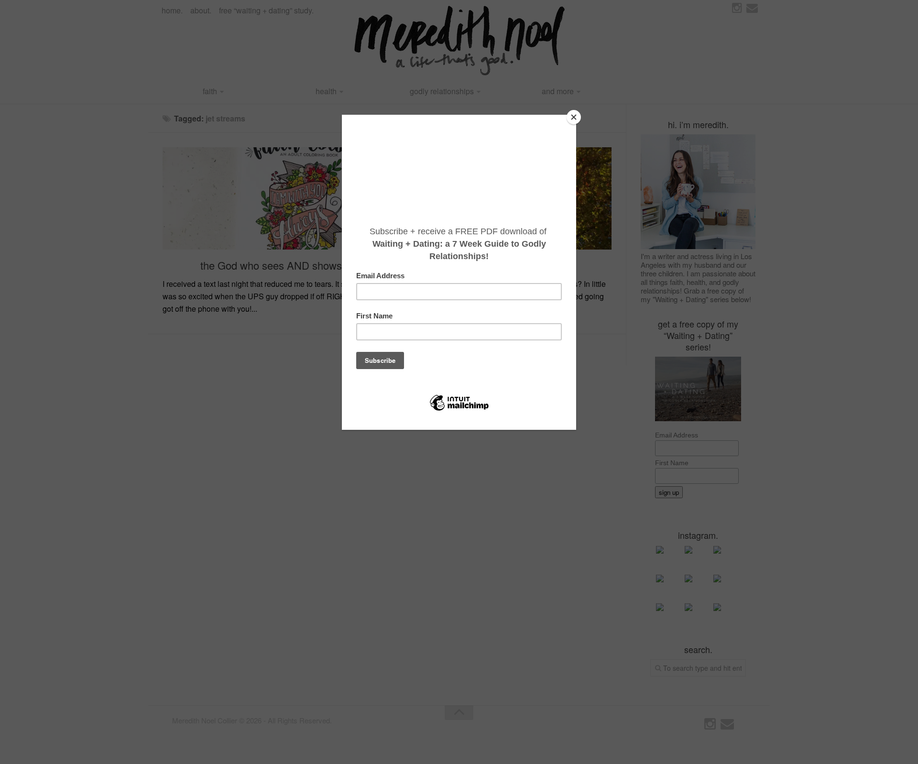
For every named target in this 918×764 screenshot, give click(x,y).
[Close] (574, 117)
